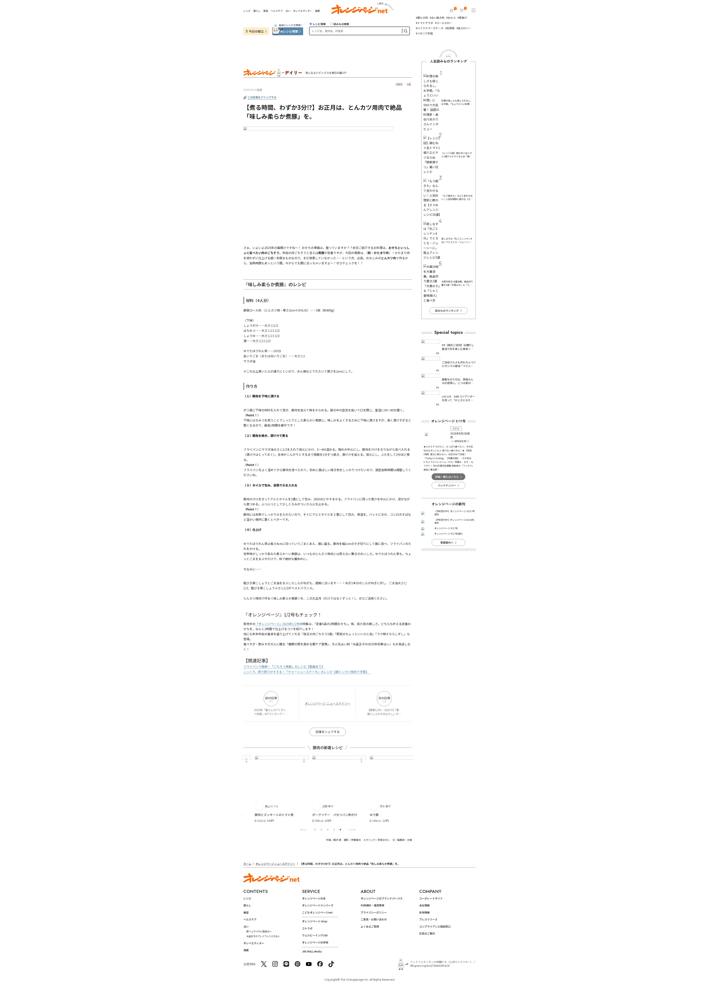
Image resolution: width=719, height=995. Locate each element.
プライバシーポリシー (374, 912)
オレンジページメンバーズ (317, 905)
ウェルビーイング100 (314, 935)
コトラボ (307, 928)
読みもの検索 (341, 24)
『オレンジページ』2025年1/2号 (277, 624)
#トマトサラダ (424, 23)
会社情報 (424, 905)
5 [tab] (340, 829)
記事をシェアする (328, 731)
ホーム (247, 864)
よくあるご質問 (370, 926)
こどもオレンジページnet (317, 912)
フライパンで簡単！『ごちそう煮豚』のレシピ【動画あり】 (283, 666)
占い (288, 11)
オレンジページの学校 (315, 942)
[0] (451, 10)
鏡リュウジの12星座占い (258, 931)
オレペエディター (302, 11)
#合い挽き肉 (437, 17)
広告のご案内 (427, 933)
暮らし (257, 11)
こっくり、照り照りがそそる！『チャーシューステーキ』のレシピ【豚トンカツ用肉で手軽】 (306, 671)
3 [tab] (327, 829)
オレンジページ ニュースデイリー (327, 703)
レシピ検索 (319, 24)
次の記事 (384, 698)
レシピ (247, 11)
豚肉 (400, 84)
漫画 (317, 11)
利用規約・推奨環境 (372, 905)
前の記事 (271, 698)
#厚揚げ (462, 17)
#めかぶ (451, 17)
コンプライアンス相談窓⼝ (434, 926)
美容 (265, 11)
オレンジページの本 (314, 898)
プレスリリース (428, 919)
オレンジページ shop (314, 921)
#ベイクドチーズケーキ (429, 28)
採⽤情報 (424, 912)
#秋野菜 (450, 28)
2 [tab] (321, 829)
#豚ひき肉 (422, 17)
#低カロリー (463, 28)
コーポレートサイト (431, 898)
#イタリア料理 (424, 33)
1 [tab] (315, 829)
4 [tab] (334, 829)
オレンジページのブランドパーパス (382, 898)
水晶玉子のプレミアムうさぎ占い (263, 936)
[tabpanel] (270, 789)
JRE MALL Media (312, 951)
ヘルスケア (277, 11)
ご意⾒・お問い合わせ (374, 919)
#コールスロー (443, 23)
